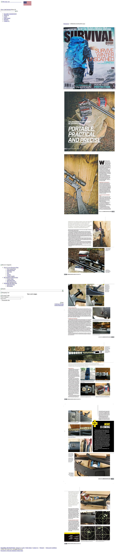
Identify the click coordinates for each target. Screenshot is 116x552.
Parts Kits (9, 271)
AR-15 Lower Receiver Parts (11, 267)
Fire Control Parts (11, 269)
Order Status (7, 18)
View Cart (3, 9)
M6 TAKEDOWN (11, 14)
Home (5, 14)
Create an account (59, 304)
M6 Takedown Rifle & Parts (11, 277)
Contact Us (6, 21)
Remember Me (6, 300)
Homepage (66, 23)
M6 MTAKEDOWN (9, 547)
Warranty (6, 19)
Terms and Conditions (51, 547)
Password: (3, 298)
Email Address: (4, 297)
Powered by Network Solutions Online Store (12, 550)
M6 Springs (10, 286)
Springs (9, 274)
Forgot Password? (59, 305)
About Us (6, 15)
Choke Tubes (10, 279)
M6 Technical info (11, 281)
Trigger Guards (11, 276)
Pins (8, 273)
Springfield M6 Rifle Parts (10, 283)
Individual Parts (11, 270)
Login (5, 16)
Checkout (8, 9)
